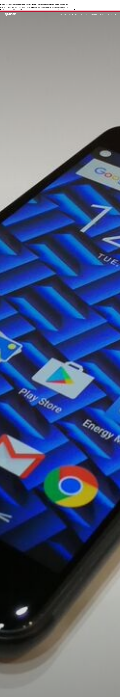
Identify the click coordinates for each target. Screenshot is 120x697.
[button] (115, 14)
